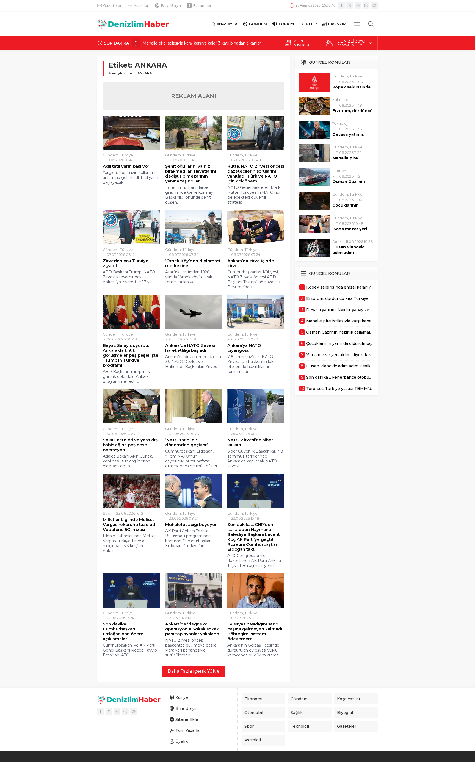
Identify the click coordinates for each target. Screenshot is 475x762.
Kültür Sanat (343, 100)
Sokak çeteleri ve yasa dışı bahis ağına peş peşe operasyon (131, 444)
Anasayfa (115, 73)
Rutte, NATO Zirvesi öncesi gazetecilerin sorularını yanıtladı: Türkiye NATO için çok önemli (255, 174)
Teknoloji (340, 123)
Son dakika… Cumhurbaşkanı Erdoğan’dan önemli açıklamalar (124, 631)
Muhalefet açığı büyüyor (191, 524)
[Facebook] (341, 5)
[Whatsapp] (366, 5)
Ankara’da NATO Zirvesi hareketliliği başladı (190, 348)
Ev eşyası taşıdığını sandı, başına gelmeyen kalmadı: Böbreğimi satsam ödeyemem (255, 631)
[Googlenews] (374, 5)
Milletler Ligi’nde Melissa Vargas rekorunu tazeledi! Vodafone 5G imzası (130, 524)
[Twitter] (349, 5)
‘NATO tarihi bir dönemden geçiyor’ (186, 442)
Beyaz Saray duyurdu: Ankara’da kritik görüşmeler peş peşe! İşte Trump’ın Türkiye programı (130, 355)
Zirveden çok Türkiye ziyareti (125, 263)
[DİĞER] (357, 24)
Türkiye (126, 155)
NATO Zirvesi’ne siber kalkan (250, 442)
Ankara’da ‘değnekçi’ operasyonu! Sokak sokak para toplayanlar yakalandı (192, 629)
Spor (107, 513)
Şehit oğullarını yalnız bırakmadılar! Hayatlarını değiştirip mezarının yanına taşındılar (190, 174)
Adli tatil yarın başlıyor (126, 166)
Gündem (110, 155)
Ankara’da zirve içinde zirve (250, 263)
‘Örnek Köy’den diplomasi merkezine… (192, 263)
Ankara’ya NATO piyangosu (244, 348)
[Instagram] (358, 5)
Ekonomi (340, 170)
